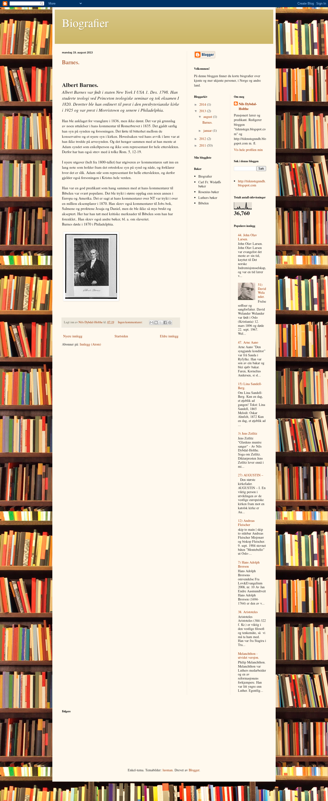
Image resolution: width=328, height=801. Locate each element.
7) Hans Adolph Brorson (249, 564)
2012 (203, 138)
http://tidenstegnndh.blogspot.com (252, 183)
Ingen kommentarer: (130, 322)
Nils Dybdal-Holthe (248, 106)
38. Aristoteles (248, 612)
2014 (203, 104)
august (208, 116)
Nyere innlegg (72, 336)
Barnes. (70, 62)
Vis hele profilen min (248, 149)
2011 (203, 145)
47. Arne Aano (248, 342)
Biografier (85, 22)
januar (208, 130)
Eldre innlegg (169, 336)
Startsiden (121, 336)
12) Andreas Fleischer (246, 522)
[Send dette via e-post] (151, 322)
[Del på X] (160, 322)
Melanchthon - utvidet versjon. (248, 655)
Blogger (194, 770)
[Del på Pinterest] (169, 322)
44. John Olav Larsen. (247, 237)
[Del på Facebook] (165, 322)
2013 (203, 111)
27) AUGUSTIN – (250, 475)
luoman (168, 770)
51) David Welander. (262, 290)
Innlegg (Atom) (90, 344)
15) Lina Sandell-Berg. (250, 385)
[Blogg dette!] (156, 322)
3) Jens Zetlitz (247, 433)
